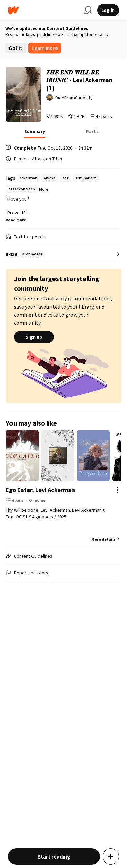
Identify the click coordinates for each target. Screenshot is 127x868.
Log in (108, 10)
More (43, 189)
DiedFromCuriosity (74, 98)
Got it (15, 48)
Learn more (45, 48)
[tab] (34, 133)
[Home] (43, 10)
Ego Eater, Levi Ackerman (40, 490)
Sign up (34, 337)
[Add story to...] (111, 856)
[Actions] (117, 490)
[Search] (88, 10)
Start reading (54, 856)
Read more (16, 219)
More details (103, 539)
